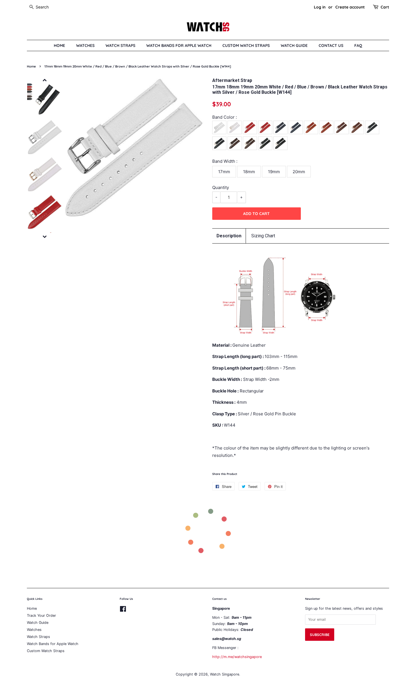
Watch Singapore (224, 674)
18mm (249, 171)
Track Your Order (41, 615)
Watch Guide (294, 45)
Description (228, 235)
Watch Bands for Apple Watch (178, 45)
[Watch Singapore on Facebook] (123, 610)
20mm (299, 171)
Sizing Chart (263, 235)
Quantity (220, 187)
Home (59, 45)
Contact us (331, 45)
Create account (350, 7)
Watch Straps (120, 45)
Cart (385, 7)
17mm (224, 171)
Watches (85, 45)
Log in (319, 7)
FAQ (358, 45)
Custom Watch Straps (246, 45)
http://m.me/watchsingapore (237, 657)
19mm (274, 171)
